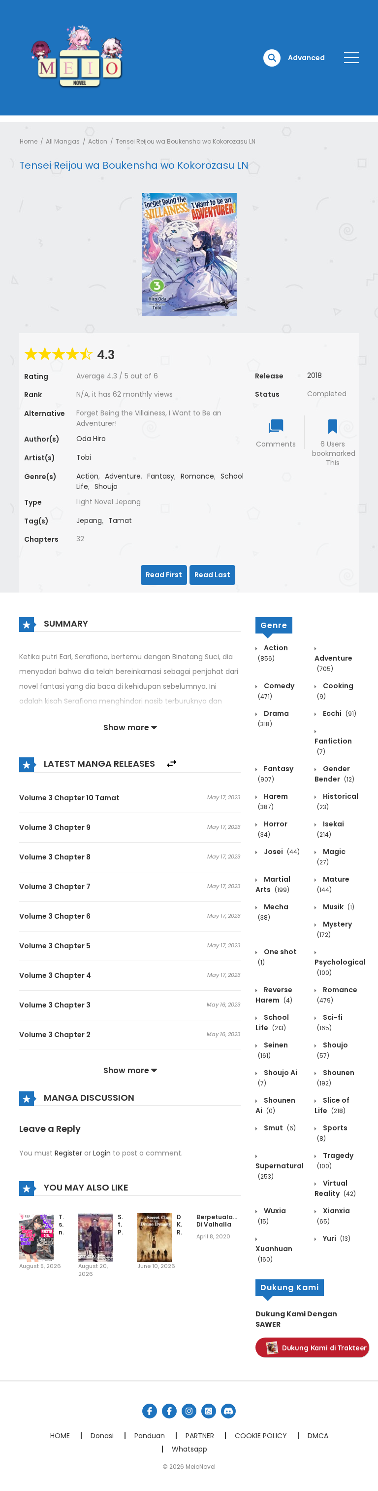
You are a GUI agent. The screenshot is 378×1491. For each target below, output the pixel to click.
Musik (337, 907)
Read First (164, 575)
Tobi (83, 457)
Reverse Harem (273, 995)
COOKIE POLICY (261, 1436)
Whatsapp (189, 1449)
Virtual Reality (335, 1188)
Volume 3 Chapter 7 (55, 887)
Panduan (149, 1436)
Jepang (89, 520)
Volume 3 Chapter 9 (55, 827)
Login (102, 1153)
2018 (314, 375)
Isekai (330, 829)
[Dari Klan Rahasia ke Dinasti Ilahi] (154, 1237)
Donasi (102, 1436)
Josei (281, 852)
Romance (197, 476)
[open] (351, 57)
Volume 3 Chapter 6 (55, 916)
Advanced (306, 58)
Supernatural (279, 1171)
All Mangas (63, 141)
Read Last (212, 575)
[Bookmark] (332, 427)
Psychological (340, 967)
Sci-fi (330, 1022)
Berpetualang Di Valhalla (218, 1221)
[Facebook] (149, 1411)
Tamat (120, 520)
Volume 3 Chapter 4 (55, 975)
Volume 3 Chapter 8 (55, 857)
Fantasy (160, 476)
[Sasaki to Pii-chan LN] (95, 1237)
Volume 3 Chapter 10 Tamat (69, 798)
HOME (60, 1436)
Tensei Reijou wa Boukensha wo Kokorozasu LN (185, 141)
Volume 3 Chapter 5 (55, 946)
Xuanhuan (273, 1254)
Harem (273, 801)
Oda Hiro (91, 439)
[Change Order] (171, 764)
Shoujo (106, 486)
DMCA (318, 1436)
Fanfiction (333, 746)
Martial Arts (272, 884)
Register (68, 1153)
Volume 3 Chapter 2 (55, 1035)
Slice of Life (332, 1105)
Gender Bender (334, 774)
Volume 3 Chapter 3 (55, 1005)
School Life (272, 1022)
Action (97, 141)
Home (28, 141)
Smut (279, 1128)
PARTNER (200, 1436)
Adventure (123, 476)
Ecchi (338, 713)
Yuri (335, 1238)
